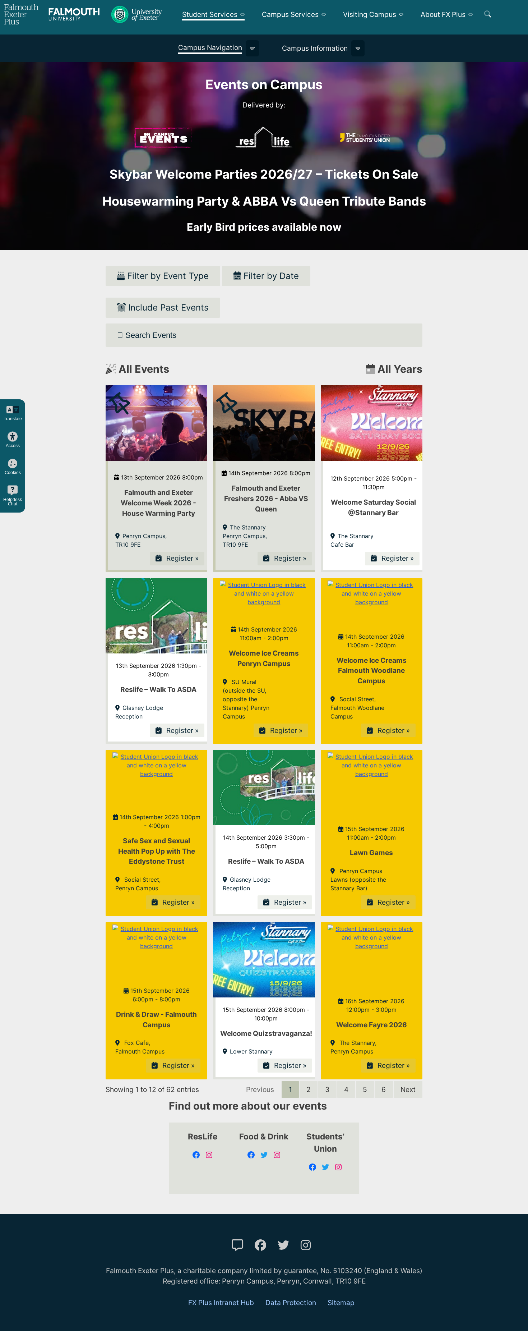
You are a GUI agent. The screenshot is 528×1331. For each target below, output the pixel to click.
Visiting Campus (369, 14)
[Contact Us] (237, 1245)
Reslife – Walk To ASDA (158, 689)
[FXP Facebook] (260, 1245)
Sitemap (341, 1302)
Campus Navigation (210, 47)
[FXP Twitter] (283, 1245)
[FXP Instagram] (306, 1245)
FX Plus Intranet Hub (221, 1302)
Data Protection (290, 1302)
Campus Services (290, 14)
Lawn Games (371, 852)
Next (408, 1089)
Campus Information (315, 48)
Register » (182, 558)
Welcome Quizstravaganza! (266, 1033)
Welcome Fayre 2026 (371, 1024)
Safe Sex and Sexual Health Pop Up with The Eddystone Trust (156, 851)
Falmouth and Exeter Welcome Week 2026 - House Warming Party (158, 503)
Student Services (209, 14)
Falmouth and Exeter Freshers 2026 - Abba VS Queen (266, 498)
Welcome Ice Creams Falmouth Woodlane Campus (372, 670)
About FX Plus (443, 14)
